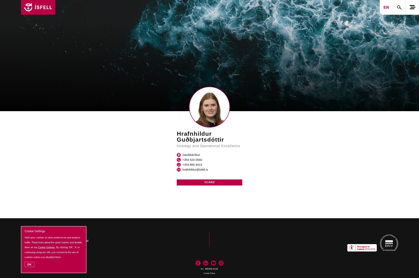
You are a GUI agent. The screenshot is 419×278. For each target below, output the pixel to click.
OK (29, 264)
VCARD (209, 182)
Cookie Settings (46, 247)
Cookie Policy (209, 273)
